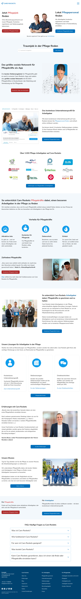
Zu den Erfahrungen (40, 446)
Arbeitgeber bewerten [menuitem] (67, 583)
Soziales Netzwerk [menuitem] (66, 586)
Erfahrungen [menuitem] (25, 578)
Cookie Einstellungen (27, 591)
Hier (3, 277)
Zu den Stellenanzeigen (38, 388)
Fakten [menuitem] (23, 588)
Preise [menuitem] (43, 591)
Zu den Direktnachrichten (65, 388)
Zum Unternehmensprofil (12, 389)
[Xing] (11, 589)
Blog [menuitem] (23, 581)
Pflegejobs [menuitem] (64, 578)
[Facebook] (2, 589)
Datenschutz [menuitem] (25, 586)
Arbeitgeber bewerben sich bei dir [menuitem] (70, 576)
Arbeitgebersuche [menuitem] (66, 581)
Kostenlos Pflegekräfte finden (65, 31)
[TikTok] (7, 589)
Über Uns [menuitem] (24, 576)
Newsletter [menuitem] (44, 588)
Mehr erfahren (20, 486)
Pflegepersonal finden (62, 121)
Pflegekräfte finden (40, 395)
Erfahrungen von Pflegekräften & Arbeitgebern (40, 185)
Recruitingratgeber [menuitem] (46, 586)
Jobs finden (58, 50)
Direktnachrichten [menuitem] (46, 583)
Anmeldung (50, 36)
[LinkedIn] (9, 589)
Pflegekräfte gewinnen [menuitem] (47, 576)
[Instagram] (4, 589)
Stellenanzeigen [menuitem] (46, 581)
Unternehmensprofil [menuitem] (47, 578)
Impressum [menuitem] (24, 583)
